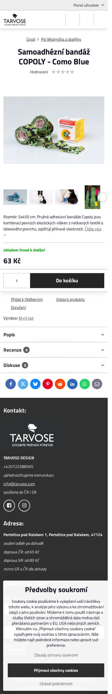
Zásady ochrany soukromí (56, 655)
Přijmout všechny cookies (56, 670)
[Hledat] (73, 19)
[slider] (62, 72)
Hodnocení (39, 72)
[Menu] (101, 19)
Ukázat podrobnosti (56, 683)
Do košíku (67, 280)
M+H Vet (26, 318)
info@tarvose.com (19, 484)
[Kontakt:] (32, 435)
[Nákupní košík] (87, 19)
